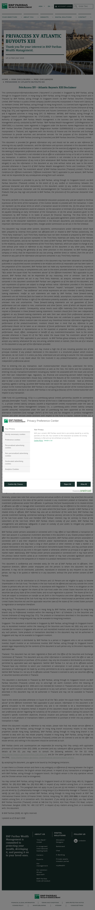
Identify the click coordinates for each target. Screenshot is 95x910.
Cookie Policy (38, 440)
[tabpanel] (62, 436)
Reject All (67, 484)
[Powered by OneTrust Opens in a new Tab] (82, 491)
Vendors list (48, 440)
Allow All (84, 484)
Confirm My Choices (15, 484)
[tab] (16, 429)
